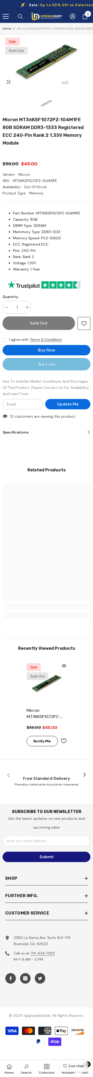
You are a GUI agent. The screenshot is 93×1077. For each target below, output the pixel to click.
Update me (68, 404)
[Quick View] (64, 666)
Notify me (42, 741)
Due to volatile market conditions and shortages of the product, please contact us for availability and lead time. (46, 387)
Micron (24, 174)
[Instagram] (25, 978)
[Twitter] (40, 978)
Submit (47, 856)
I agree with (19, 339)
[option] (46, 61)
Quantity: (11, 296)
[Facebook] (10, 978)
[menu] (6, 16)
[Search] (20, 16)
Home (7, 28)
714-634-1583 (42, 953)
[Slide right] (84, 775)
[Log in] (72, 16)
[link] (46, 606)
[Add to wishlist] (84, 323)
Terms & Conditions (46, 339)
